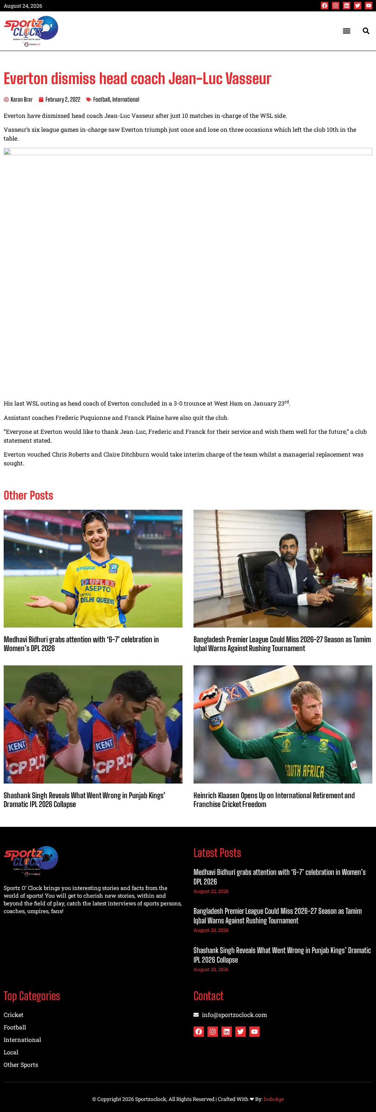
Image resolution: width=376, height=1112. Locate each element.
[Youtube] (368, 5)
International (125, 99)
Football (101, 99)
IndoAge (274, 1098)
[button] (347, 31)
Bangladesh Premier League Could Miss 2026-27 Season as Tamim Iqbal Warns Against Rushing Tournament (282, 644)
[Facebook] (324, 5)
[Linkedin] (346, 5)
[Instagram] (335, 5)
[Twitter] (357, 5)
